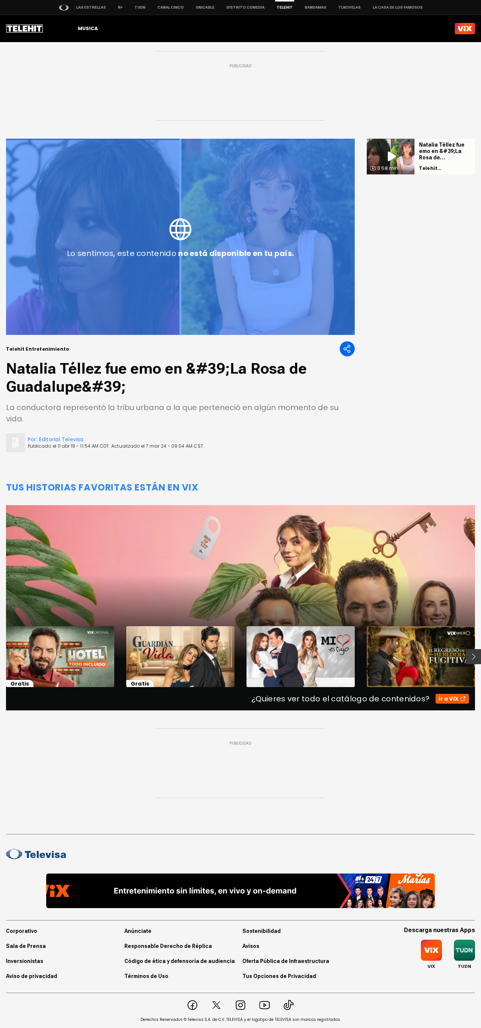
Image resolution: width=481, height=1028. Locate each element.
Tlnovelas (349, 7)
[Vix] (465, 28)
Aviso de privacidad (31, 976)
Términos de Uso (146, 976)
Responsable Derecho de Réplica (168, 946)
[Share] (347, 348)
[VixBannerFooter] (240, 891)
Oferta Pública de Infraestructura (285, 961)
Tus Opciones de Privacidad (279, 976)
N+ (120, 7)
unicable (205, 7)
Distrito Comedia (246, 7)
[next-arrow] (473, 656)
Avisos (250, 946)
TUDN (140, 7)
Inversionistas (24, 961)
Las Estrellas (91, 7)
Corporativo (21, 931)
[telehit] (24, 28)
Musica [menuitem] (88, 28)
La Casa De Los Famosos (398, 7)
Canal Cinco (170, 7)
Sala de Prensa (26, 946)
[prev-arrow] (1, 657)
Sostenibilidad (261, 931)
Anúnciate (137, 931)
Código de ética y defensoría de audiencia (179, 961)
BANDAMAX (315, 7)
